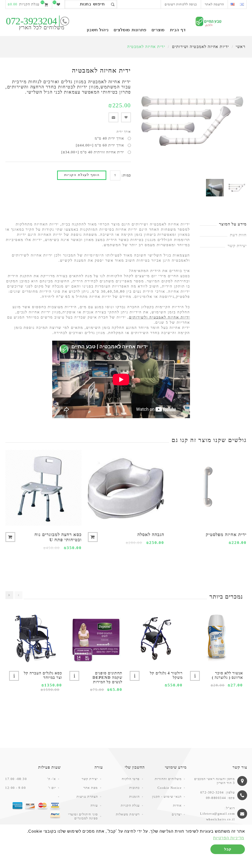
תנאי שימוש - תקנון (167, 796)
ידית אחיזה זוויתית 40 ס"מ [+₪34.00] (92, 152)
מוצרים (158, 30)
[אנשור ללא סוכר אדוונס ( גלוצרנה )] (216, 638)
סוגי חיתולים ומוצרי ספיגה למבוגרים (83, 816)
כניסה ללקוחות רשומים (181, 4)
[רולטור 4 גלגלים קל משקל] (156, 638)
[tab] (223, 224)
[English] (232, 4)
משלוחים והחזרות (168, 779)
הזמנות (134, 796)
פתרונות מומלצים (130, 30)
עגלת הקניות (130, 805)
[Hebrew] (241, 4)
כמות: (126, 175)
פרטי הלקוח (131, 779)
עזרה (94, 805)
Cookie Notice (170, 788)
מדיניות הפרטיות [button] (228, 838)
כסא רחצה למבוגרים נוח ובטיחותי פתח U (58, 537)
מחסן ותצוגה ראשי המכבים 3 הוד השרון (214, 781)
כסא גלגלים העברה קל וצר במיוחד (43, 675)
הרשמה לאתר (214, 4)
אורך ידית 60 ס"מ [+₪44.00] (100, 145)
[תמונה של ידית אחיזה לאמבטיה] (237, 187)
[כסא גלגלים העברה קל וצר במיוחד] (35, 638)
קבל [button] (227, 849)
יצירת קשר (90, 779)
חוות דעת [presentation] (238, 235)
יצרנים (177, 814)
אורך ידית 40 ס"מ (109, 138)
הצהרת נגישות (87, 796)
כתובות (134, 788)
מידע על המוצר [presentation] (233, 224)
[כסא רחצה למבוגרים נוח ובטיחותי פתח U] (43, 488)
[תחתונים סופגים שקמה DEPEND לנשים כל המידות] (95, 638)
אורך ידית (124, 131)
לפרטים (195, 676)
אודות (177, 805)
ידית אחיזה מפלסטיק (226, 534)
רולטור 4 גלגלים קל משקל (166, 675)
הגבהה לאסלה (150, 534)
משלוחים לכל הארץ (41, 27)
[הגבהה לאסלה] (126, 488)
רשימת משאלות (128, 814)
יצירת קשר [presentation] (237, 245)
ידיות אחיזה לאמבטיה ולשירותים (159, 317)
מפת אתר (90, 788)
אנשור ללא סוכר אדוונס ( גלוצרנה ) (227, 675)
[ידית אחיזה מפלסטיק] (208, 488)
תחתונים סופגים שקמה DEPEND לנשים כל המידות (107, 677)
